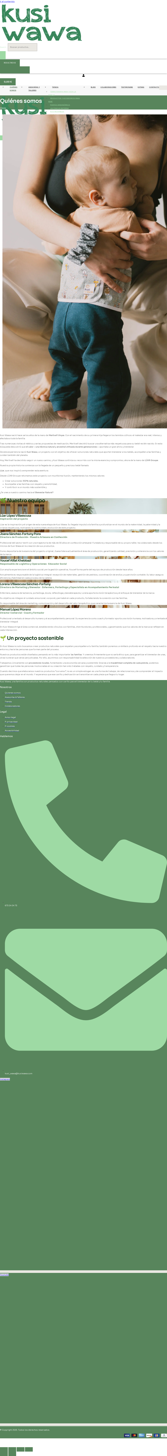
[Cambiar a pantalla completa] (12, 1449)
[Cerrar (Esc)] (29, 1449)
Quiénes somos (13, 88)
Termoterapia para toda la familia (62, 93)
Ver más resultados (15, 70)
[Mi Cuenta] (83, 76)
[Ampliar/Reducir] (4, 1449)
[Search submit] (3, 55)
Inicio (3, 108)
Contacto (154, 87)
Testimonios (127, 87)
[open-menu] (163, 87)
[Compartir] (20, 1449)
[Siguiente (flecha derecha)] (12, 1454)
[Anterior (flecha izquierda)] (4, 1454)
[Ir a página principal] (42, 41)
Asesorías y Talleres (34, 88)
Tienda (55, 87)
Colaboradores (108, 87)
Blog (93, 87)
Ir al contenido (7, 1)
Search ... (3, 47)
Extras (141, 87)
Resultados (10, 63)
